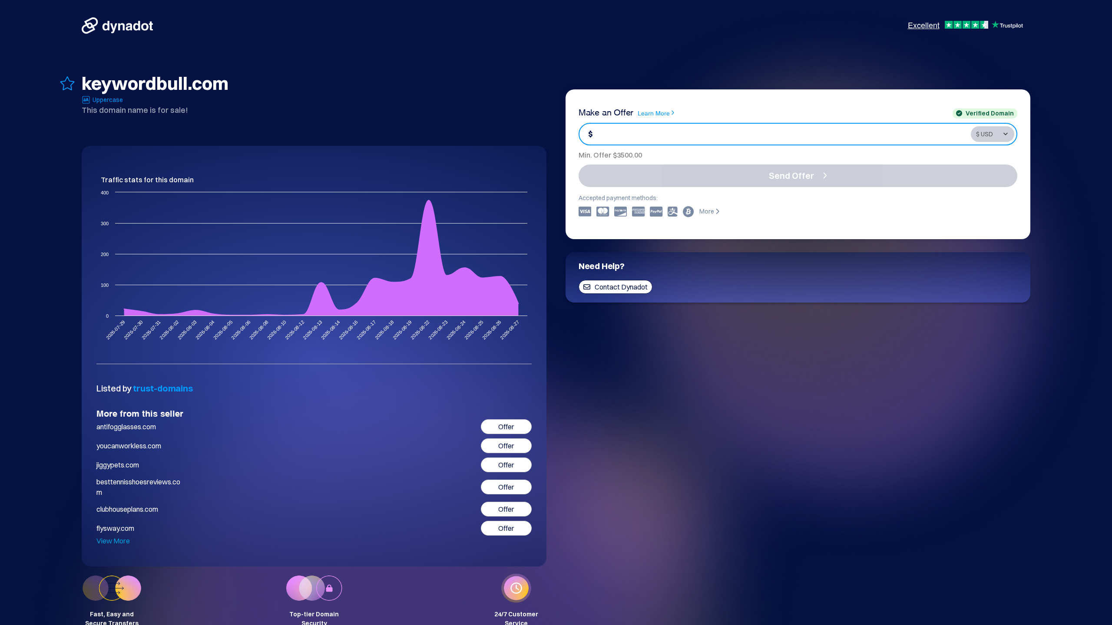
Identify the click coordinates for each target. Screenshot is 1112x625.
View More (113, 540)
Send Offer (791, 175)
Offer (506, 426)
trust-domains (163, 388)
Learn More (654, 112)
